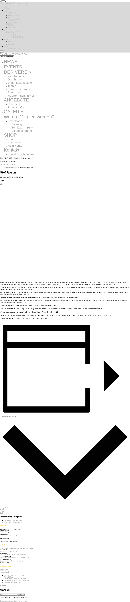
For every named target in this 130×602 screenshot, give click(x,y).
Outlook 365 (4, 511)
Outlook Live (4, 513)
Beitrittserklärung (17, 36)
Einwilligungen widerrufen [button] (12, 582)
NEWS (6, 7)
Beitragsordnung (17, 38)
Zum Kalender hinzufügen (9, 416)
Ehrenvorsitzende (14, 19)
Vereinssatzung (4, 569)
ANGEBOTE (8, 24)
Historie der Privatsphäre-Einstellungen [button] (17, 580)
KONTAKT (3, 526)
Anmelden (3, 585)
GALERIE (7, 29)
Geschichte (11, 14)
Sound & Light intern (14, 48)
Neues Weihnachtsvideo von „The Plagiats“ (14, 558)
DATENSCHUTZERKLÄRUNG (14, 575)
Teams (10, 17)
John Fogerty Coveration (13, 522)
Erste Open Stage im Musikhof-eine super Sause (16, 548)
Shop (9, 41)
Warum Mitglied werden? (12, 31)
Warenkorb (11, 43)
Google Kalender (6, 508)
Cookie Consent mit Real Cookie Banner (14, 601)
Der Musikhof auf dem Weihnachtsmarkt (13, 554)
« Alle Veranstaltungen (7, 164)
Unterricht (11, 26)
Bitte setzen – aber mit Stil (9, 551)
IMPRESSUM (8, 577)
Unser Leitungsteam (14, 15)
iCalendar (3, 509)
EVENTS (7, 9)
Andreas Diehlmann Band (13, 520)
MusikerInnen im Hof (15, 22)
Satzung (14, 34)
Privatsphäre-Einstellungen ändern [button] (15, 579)
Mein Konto (11, 44)
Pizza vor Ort (12, 27)
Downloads (11, 32)
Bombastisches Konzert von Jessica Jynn (14, 561)
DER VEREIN (8, 10)
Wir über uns (12, 12)
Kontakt (6, 46)
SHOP (6, 39)
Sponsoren (11, 20)
